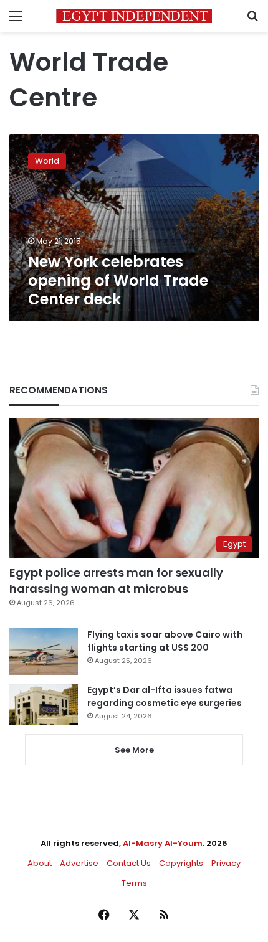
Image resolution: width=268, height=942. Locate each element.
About (39, 863)
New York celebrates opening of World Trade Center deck (118, 280)
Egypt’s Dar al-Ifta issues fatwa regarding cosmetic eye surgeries (164, 696)
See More (134, 750)
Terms (134, 883)
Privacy (226, 863)
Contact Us (129, 863)
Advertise (79, 863)
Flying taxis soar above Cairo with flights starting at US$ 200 (164, 641)
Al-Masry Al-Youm (163, 843)
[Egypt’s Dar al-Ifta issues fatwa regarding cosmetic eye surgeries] (43, 704)
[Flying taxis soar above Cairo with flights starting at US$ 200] (43, 651)
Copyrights (181, 863)
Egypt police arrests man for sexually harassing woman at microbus (116, 580)
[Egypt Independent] (134, 16)
